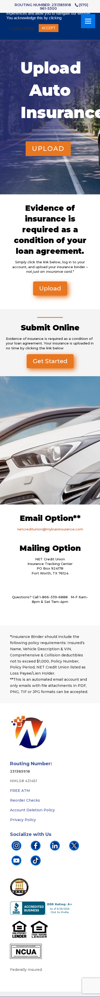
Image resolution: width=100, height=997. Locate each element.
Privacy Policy (23, 819)
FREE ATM (20, 790)
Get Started (50, 361)
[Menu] (88, 21)
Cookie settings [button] (22, 28)
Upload (48, 148)
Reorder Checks (25, 800)
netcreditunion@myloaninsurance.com (50, 529)
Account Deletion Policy (32, 810)
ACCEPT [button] (48, 28)
